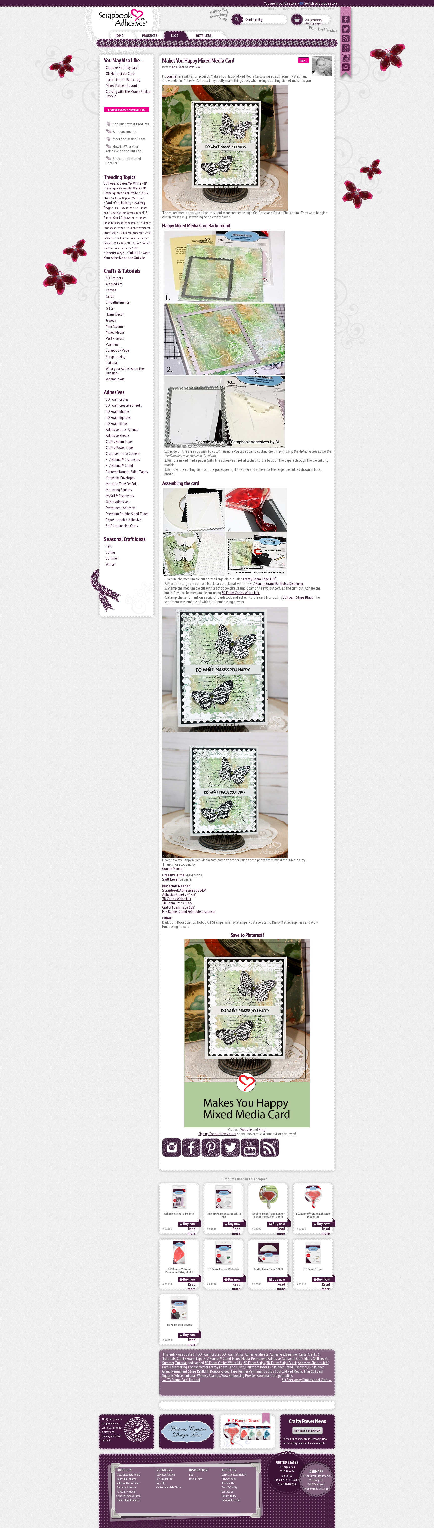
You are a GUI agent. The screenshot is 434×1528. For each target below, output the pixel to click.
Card (108, 202)
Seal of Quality (326, 9)
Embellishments (117, 302)
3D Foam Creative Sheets (124, 405)
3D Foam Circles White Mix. (241, 592)
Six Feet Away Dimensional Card (307, 1380)
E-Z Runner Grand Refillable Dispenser (188, 911)
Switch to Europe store (321, 3)
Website (246, 1129)
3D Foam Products (125, 1491)
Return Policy (229, 1496)
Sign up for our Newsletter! (126, 109)
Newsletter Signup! (307, 1430)
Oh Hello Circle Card (120, 73)
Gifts (109, 308)
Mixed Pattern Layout (121, 85)
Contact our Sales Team (168, 1487)
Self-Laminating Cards (122, 525)
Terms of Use (307, 9)
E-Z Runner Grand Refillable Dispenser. (277, 583)
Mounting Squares (119, 489)
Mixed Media (115, 332)
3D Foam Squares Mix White (122, 183)
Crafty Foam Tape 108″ (260, 578)
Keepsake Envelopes (120, 477)
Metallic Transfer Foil (121, 483)
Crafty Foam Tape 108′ (178, 907)
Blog (174, 35)
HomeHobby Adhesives (127, 1500)
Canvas (111, 289)
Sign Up (160, 1483)
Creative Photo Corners (122, 453)
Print (303, 60)
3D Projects (114, 277)
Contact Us (227, 1491)
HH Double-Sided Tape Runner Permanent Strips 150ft (244, 1371)
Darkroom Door (256, 1366)
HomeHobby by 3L (115, 253)
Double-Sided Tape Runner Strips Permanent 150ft (268, 1215)
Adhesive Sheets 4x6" (313, 1362)
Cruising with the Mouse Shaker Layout (128, 93)
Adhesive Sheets (118, 435)
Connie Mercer (194, 67)
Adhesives (114, 392)
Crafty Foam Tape (119, 441)
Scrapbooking (115, 356)
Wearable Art (115, 378)
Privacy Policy (289, 9)
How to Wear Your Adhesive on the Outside (123, 148)
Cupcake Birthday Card (122, 67)
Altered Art (114, 283)
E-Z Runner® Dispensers (123, 459)
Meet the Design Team (129, 138)
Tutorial (134, 252)
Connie (171, 76)
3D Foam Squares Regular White (125, 185)
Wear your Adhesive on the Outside (125, 370)
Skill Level (320, 1358)
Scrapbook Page (117, 350)
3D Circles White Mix (176, 898)
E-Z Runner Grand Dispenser (287, 1366)
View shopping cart (314, 23)
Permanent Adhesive (121, 507)
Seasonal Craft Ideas (124, 539)
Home (119, 35)
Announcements (124, 131)
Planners (112, 344)
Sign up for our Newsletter (217, 1133)
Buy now (189, 1223)
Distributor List (164, 1479)
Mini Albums (114, 326)
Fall (108, 546)
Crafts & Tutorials (122, 271)
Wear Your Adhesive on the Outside (127, 255)
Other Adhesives (117, 501)
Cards (110, 296)
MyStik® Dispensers (120, 495)
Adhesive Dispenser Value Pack (128, 198)
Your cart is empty (313, 20)
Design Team (195, 1479)
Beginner (291, 1354)
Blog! (262, 1129)
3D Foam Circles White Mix (223, 1269)
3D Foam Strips (117, 423)
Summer (112, 558)
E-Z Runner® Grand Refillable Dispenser (313, 1215)
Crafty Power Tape (119, 447)
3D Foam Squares (118, 417)
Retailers (204, 35)
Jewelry (111, 320)
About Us (272, 9)
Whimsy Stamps (208, 1375)
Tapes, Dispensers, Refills (128, 1474)
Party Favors (115, 338)
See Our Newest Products (131, 123)
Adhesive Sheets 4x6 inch (179, 1213)
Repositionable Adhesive (123, 519)
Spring (110, 552)
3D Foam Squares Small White (125, 190)
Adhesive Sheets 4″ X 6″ (179, 894)
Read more (191, 1231)
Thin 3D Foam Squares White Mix (223, 1215)
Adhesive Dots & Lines (122, 429)
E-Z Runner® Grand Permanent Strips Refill (179, 1271)
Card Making (122, 202)
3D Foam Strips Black (177, 902)
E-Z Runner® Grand (119, 465)
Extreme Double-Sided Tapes (127, 471)
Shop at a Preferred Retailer (123, 160)
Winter (111, 564)
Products (149, 35)
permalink (285, 1375)
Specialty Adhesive (126, 1487)
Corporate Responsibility (234, 1474)
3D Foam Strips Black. (298, 597)
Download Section (165, 1474)
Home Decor (115, 314)
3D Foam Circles (117, 399)
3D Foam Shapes (118, 411)
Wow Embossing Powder (238, 1375)
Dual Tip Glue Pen (123, 208)
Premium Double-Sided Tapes (127, 513)
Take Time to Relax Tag (123, 79)
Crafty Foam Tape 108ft (268, 1269)
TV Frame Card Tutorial (181, 1380)
